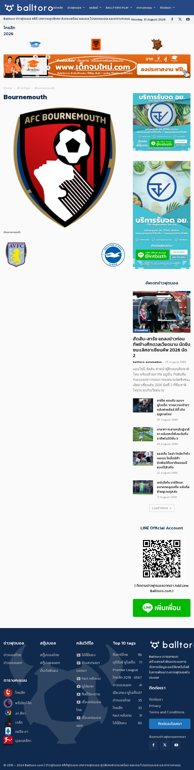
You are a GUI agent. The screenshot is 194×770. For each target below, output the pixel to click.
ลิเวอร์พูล (23, 88)
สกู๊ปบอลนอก (50, 662)
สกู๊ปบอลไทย (49, 655)
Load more (160, 508)
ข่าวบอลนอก (13, 662)
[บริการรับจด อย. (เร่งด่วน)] (161, 149)
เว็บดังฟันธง (49, 670)
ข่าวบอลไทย (141, 330)
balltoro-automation (147, 362)
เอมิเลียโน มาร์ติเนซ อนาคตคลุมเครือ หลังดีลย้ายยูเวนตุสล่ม (173, 487)
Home (8, 88)
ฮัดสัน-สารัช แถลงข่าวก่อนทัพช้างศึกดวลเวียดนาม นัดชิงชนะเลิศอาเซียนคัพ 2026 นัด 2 (161, 347)
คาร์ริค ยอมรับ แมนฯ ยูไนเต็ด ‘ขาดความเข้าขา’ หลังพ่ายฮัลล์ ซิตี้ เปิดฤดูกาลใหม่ (173, 407)
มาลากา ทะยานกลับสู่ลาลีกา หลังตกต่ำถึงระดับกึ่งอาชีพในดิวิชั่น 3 (173, 434)
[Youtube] (187, 19)
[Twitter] (180, 19)
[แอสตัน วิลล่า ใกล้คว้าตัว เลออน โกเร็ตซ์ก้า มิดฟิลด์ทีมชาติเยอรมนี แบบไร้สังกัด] (143, 458)
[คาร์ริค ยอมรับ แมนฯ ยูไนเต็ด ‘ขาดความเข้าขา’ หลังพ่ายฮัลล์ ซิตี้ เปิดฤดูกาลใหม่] (143, 405)
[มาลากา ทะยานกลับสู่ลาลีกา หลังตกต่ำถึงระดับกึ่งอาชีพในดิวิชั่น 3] (143, 434)
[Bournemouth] (65, 227)
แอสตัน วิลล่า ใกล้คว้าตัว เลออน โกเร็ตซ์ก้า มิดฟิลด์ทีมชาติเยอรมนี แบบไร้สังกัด (173, 460)
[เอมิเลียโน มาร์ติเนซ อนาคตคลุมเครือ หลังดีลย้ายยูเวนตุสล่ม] (143, 487)
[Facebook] (172, 19)
